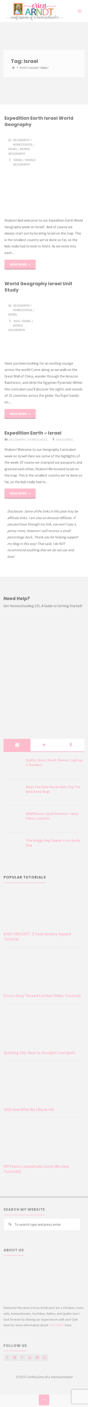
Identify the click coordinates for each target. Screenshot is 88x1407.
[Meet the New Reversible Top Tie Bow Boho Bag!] (13, 792)
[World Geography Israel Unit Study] (63, 326)
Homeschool (23, 144)
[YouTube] (29, 1357)
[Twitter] (37, 1357)
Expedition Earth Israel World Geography (38, 121)
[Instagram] (14, 1357)
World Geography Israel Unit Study (38, 286)
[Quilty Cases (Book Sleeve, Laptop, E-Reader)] (13, 766)
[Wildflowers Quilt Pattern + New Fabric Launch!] (13, 819)
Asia (16, 321)
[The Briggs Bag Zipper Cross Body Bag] (13, 846)
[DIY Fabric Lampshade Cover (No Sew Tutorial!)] (44, 1142)
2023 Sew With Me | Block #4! (29, 1109)
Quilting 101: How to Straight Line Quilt (39, 1052)
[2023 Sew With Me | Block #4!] (44, 1085)
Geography (21, 140)
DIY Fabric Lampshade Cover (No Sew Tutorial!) (36, 1169)
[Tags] (70, 745)
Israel (12, 149)
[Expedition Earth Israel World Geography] (63, 172)
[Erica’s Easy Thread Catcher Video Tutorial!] (44, 971)
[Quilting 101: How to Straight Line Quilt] (44, 1028)
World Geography (19, 151)
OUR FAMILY (56, 1325)
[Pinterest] (22, 1357)
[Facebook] (7, 1357)
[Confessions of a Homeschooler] (34, 11)
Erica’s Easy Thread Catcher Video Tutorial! (42, 995)
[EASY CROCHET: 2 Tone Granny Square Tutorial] (44, 909)
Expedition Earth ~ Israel (32, 433)
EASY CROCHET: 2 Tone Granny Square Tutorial (37, 936)
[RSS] (44, 1357)
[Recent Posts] (17, 745)
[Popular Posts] (44, 745)
